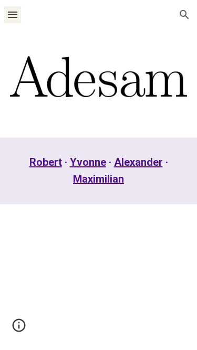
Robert (45, 162)
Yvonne (88, 162)
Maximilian (98, 179)
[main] (99, 170)
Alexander (138, 162)
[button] (12, 14)
